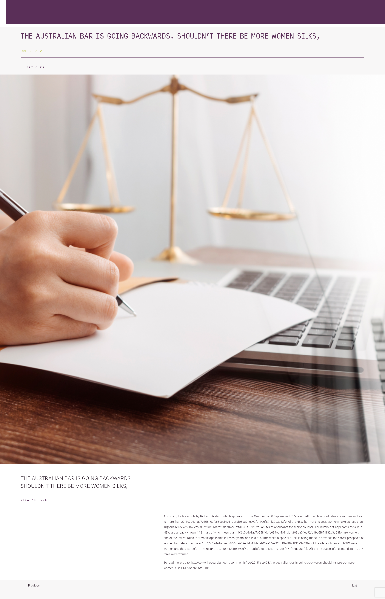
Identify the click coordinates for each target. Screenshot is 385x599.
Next (354, 585)
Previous (34, 585)
